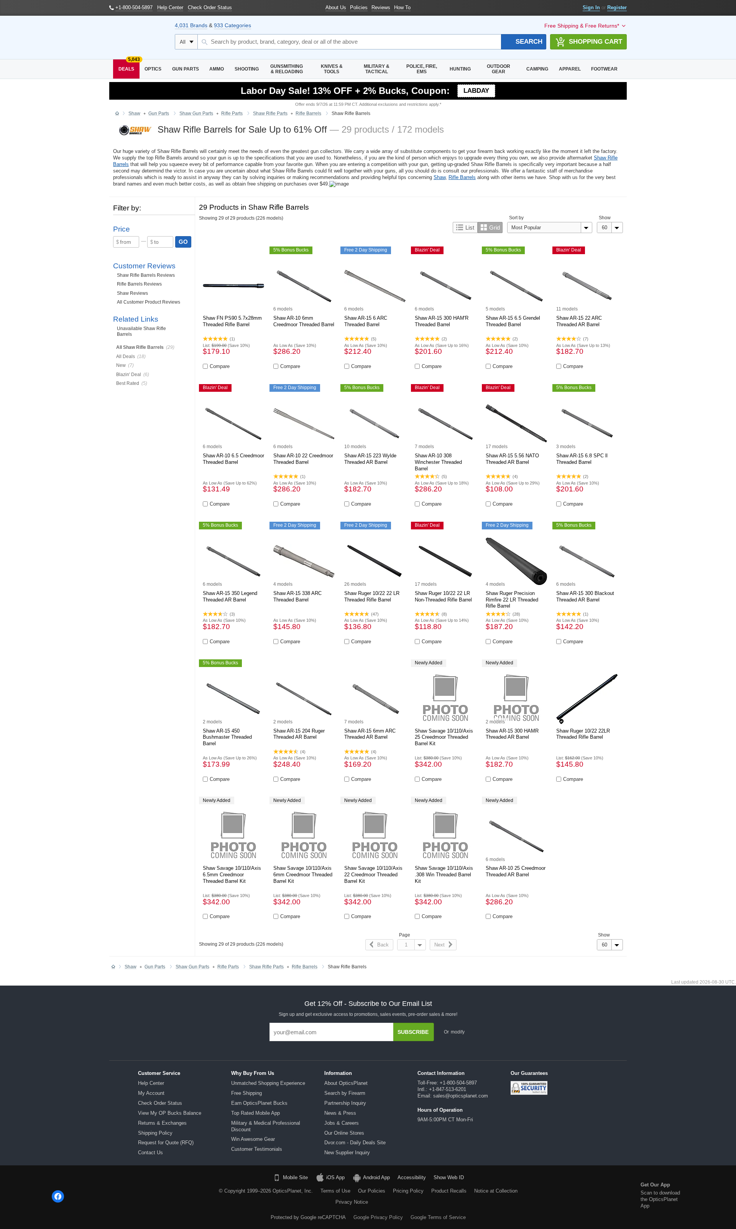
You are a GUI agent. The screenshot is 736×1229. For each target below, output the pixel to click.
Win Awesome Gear (253, 1139)
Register (617, 7)
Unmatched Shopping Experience (268, 1083)
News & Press (340, 1113)
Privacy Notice (351, 1202)
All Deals (125, 356)
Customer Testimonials (256, 1149)
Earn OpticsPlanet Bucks (259, 1103)
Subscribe (413, 1032)
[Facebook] (58, 1196)
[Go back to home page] (117, 114)
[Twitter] (97, 1196)
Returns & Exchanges (162, 1123)
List (469, 227)
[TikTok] (77, 1196)
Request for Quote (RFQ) (166, 1142)
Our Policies (371, 1191)
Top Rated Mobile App (255, 1113)
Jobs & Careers (341, 1123)
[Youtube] (116, 1196)
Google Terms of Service (438, 1217)
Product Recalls (449, 1191)
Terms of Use (335, 1191)
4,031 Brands (191, 25)
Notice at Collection (496, 1191)
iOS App (335, 1177)
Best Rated (127, 383)
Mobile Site (295, 1177)
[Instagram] (136, 1196)
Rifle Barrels (462, 177)
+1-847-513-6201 (447, 1089)
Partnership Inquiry (345, 1103)
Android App (376, 1177)
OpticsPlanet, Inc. (293, 1191)
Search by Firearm (344, 1093)
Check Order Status (160, 1103)
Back (383, 945)
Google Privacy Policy (378, 1217)
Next (439, 945)
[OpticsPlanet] (138, 38)
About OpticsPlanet (346, 1083)
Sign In (591, 7)
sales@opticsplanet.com (460, 1096)
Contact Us (150, 1152)
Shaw (439, 177)
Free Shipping (246, 1093)
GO (183, 241)
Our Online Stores (344, 1133)
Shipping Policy (155, 1133)
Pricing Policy (408, 1191)
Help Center (151, 1083)
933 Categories (232, 25)
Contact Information (441, 1073)
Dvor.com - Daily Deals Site (355, 1142)
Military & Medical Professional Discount (265, 1126)
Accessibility (412, 1177)
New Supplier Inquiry (347, 1152)
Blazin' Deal (128, 374)
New (121, 365)
